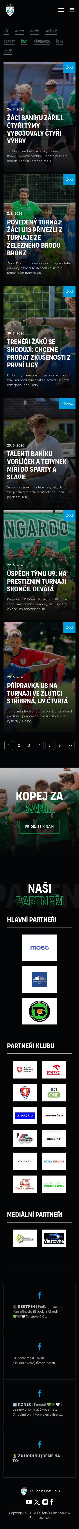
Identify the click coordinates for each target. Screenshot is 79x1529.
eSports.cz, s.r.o (39, 1517)
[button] (71, 9)
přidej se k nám (39, 826)
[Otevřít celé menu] (61, 10)
